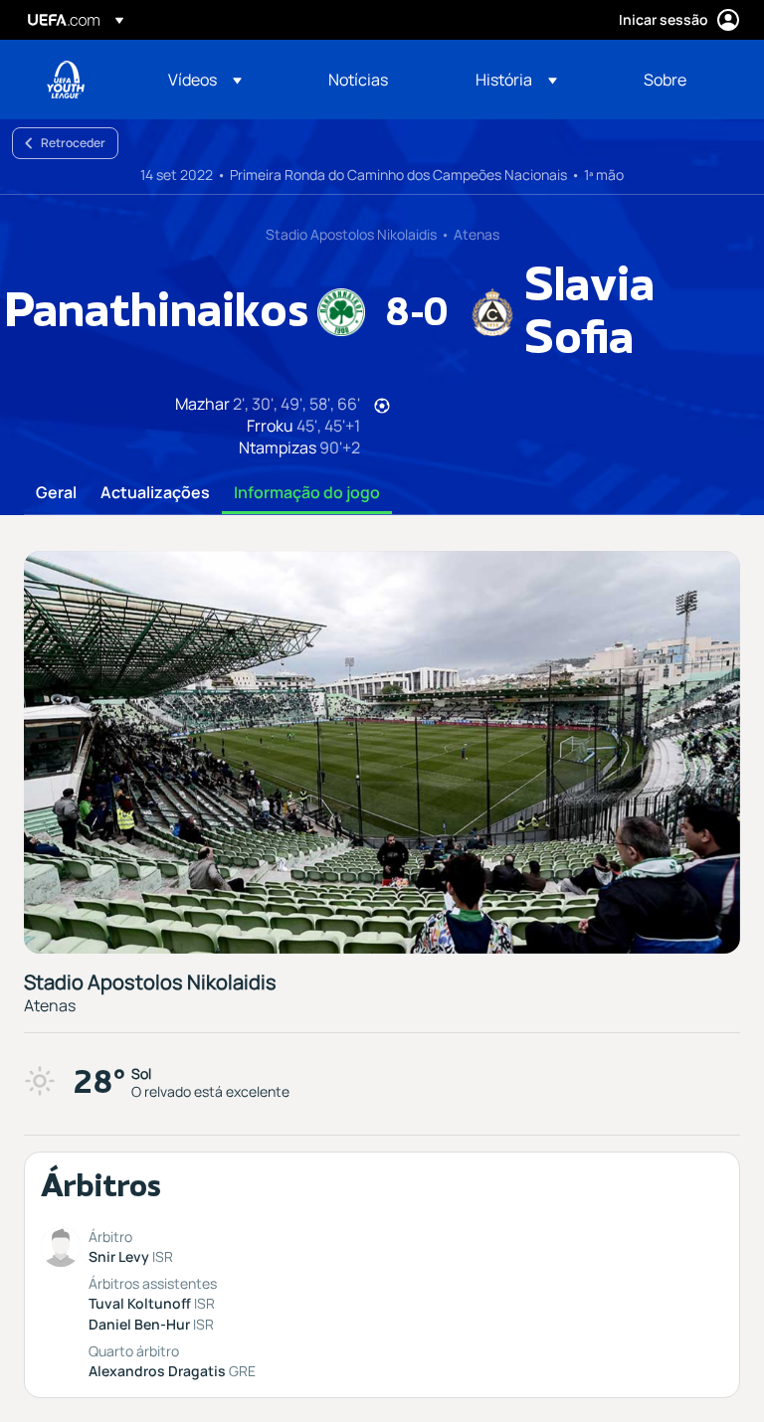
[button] (205, 79)
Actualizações (155, 493)
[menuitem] (223, 79)
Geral (56, 493)
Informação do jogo (307, 493)
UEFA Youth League (65, 79)
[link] (358, 79)
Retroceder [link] (73, 142)
